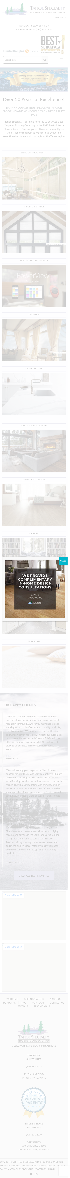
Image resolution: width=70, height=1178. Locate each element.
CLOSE (63, 561)
